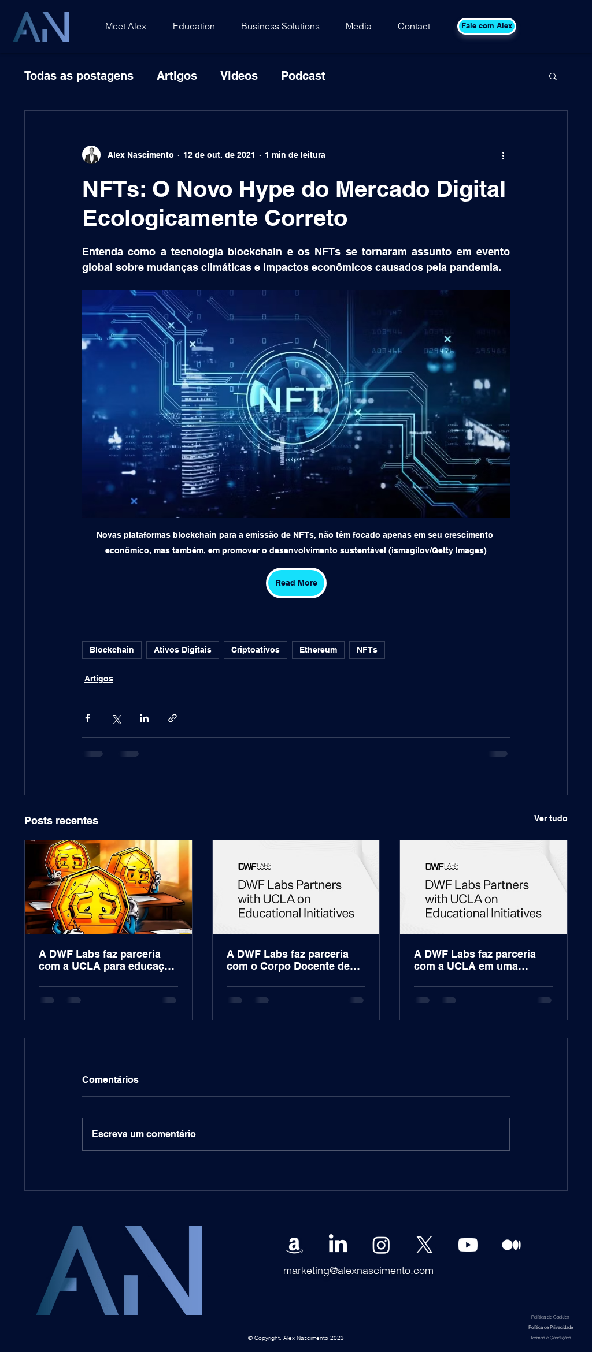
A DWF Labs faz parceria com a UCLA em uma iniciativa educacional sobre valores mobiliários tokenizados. (483, 960)
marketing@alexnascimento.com (358, 1270)
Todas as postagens (79, 76)
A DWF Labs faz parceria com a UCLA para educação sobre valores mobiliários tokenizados (107, 960)
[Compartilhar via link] (172, 718)
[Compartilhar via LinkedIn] (144, 718)
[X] (424, 1245)
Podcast (303, 76)
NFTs (367, 649)
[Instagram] (381, 1245)
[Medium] (511, 1245)
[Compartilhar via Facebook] (87, 718)
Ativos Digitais (183, 649)
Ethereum (318, 649)
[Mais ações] (503, 155)
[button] (552, 75)
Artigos (177, 76)
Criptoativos (255, 649)
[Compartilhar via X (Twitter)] (115, 718)
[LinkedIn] (338, 1245)
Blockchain (112, 649)
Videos (239, 76)
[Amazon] (294, 1245)
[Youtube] (468, 1245)
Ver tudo (551, 818)
